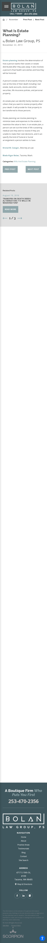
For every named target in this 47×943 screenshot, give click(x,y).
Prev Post (10, 169)
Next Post (33, 169)
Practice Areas (23, 844)
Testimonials (23, 848)
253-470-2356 (30, 14)
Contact (23, 856)
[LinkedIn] (23, 896)
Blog (24, 852)
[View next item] (19, 218)
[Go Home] (4, 20)
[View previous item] (5, 218)
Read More (10, 209)
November (13, 19)
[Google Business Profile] (30, 896)
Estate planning (10, 60)
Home (23, 837)
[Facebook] (17, 896)
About (23, 841)
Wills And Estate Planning (24, 161)
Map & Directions (24, 884)
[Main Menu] (6, 6)
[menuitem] (23, 837)
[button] (42, 938)
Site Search (23, 860)
